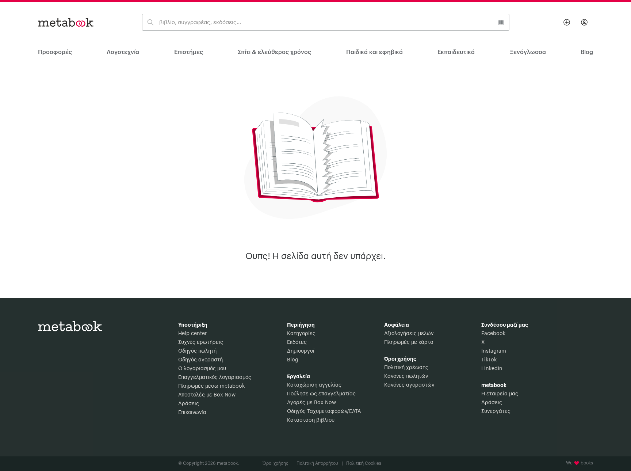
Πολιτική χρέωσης (406, 367)
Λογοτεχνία (123, 52)
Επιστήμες (188, 52)
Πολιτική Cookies (363, 463)
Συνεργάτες (495, 411)
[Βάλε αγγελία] (566, 22)
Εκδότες (297, 342)
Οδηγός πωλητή (197, 351)
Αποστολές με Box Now (207, 395)
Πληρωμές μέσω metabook (211, 386)
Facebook (493, 333)
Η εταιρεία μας (499, 393)
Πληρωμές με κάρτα (408, 342)
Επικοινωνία (192, 412)
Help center (192, 333)
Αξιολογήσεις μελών (408, 333)
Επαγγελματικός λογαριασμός (214, 377)
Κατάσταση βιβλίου (310, 420)
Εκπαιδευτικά (456, 52)
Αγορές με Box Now (311, 402)
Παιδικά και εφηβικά (374, 52)
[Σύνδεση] (584, 22)
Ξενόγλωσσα (528, 52)
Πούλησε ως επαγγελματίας (321, 393)
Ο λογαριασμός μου (202, 368)
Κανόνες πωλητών (406, 376)
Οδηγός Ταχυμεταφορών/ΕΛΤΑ (324, 411)
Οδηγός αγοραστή (200, 359)
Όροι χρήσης (278, 463)
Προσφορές (55, 52)
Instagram (493, 351)
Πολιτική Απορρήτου (320, 463)
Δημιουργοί (300, 351)
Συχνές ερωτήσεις (200, 342)
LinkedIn (491, 368)
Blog (292, 359)
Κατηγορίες (301, 333)
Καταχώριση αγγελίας (314, 385)
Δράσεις (188, 403)
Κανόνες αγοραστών (409, 385)
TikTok (489, 359)
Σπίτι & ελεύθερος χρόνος (274, 52)
